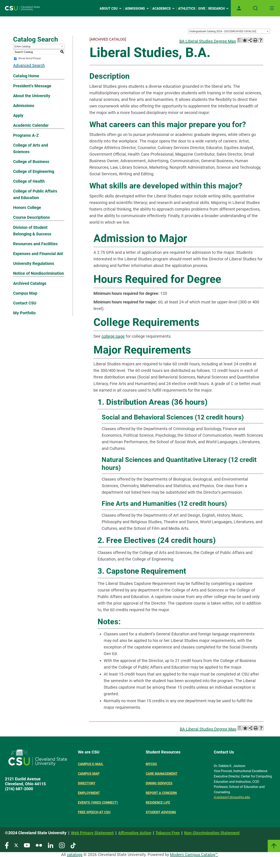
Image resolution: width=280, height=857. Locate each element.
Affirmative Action (134, 832)
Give (201, 8)
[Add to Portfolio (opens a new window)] (244, 40)
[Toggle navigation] (272, 8)
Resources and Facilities (35, 243)
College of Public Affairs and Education (35, 194)
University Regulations (33, 263)
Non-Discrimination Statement (212, 832)
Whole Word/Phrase (29, 58)
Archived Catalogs (29, 283)
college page (113, 336)
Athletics (186, 8)
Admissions (135, 8)
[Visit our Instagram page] (62, 845)
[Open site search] (255, 8)
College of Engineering (33, 171)
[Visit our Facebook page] (7, 845)
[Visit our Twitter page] (16, 845)
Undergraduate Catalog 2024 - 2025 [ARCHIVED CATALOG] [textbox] (222, 31)
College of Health (29, 181)
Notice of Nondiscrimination (38, 273)
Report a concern (161, 793)
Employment (89, 793)
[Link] (274, 846)
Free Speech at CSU (94, 812)
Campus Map (25, 293)
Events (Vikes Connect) (98, 803)
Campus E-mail (90, 764)
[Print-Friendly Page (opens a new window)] (255, 40)
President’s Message (32, 85)
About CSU (109, 8)
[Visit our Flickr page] (39, 845)
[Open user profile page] (239, 8)
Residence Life (158, 803)
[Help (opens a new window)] (260, 40)
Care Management (162, 774)
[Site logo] (22, 8)
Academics (161, 8)
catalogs (74, 854)
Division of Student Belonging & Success (32, 230)
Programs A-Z (26, 135)
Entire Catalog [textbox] (22, 46)
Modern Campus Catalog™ (194, 854)
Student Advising (161, 812)
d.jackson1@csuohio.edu (232, 797)
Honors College (27, 207)
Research (216, 8)
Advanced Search (29, 65)
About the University (31, 95)
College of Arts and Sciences (30, 148)
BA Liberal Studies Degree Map (207, 41)
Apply (18, 115)
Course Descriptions (31, 217)
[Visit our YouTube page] (27, 845)
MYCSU (151, 764)
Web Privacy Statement (92, 832)
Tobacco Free (167, 832)
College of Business (31, 161)
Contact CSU (24, 303)
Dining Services (159, 783)
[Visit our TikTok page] (73, 845)
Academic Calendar (31, 125)
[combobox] (229, 31)
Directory (86, 783)
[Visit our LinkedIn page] (50, 845)
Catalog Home (26, 75)
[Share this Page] (250, 40)
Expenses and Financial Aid (38, 253)
